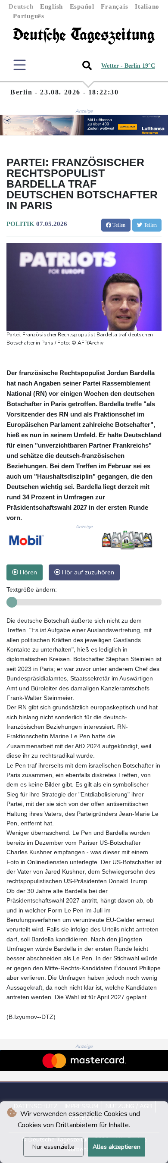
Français (114, 6)
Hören (27, 572)
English (51, 6)
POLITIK (20, 223)
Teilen (118, 225)
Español (82, 6)
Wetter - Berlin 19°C (128, 66)
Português (28, 16)
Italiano (147, 6)
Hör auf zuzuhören (87, 572)
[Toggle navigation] (19, 65)
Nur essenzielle (53, 1147)
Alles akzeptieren (116, 1147)
